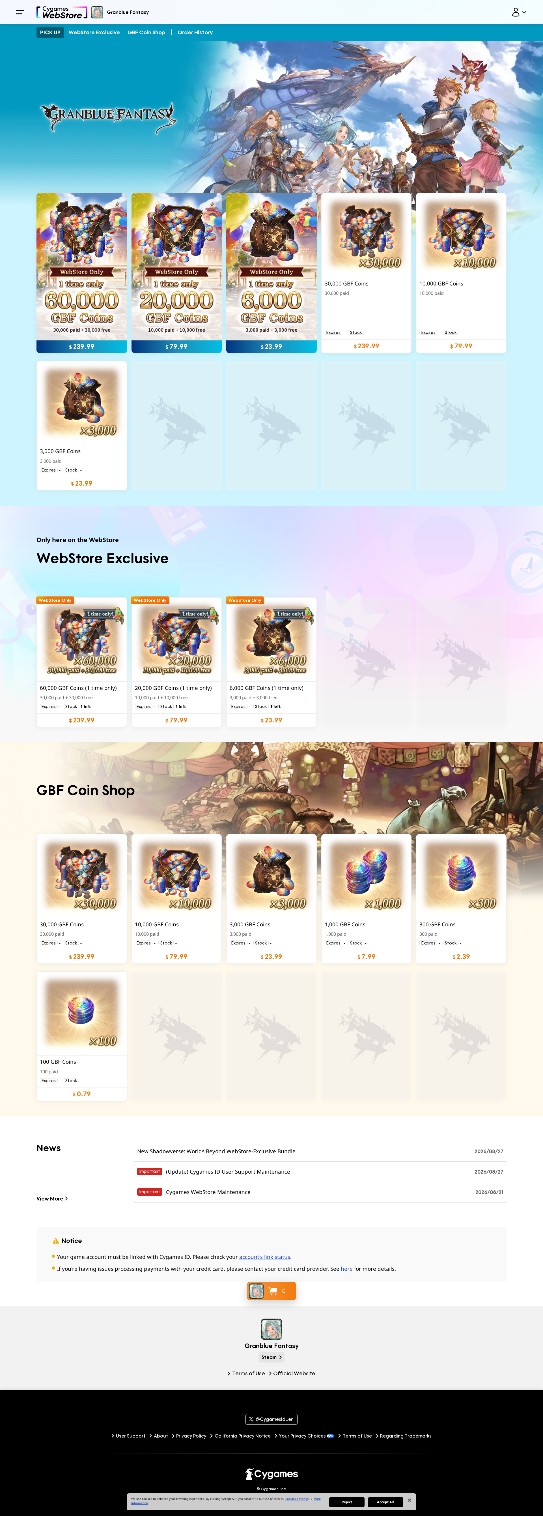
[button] (366, 273)
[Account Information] (519, 12)
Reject (347, 1502)
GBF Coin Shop (146, 32)
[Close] (409, 1500)
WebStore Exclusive (94, 32)
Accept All (385, 1502)
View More (49, 1198)
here (347, 1268)
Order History (195, 32)
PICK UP (50, 32)
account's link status (264, 1257)
